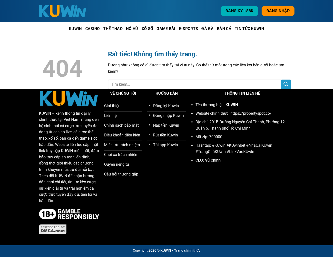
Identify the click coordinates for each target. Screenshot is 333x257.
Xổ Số (147, 28)
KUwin (75, 28)
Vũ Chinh (213, 160)
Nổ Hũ (132, 28)
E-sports (188, 28)
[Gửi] (286, 84)
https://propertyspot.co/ (251, 113)
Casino (92, 28)
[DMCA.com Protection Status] (53, 229)
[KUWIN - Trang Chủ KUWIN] (63, 10)
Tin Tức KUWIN (249, 28)
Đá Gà (207, 28)
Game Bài (166, 28)
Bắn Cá (224, 28)
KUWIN (45, 113)
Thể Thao (113, 28)
